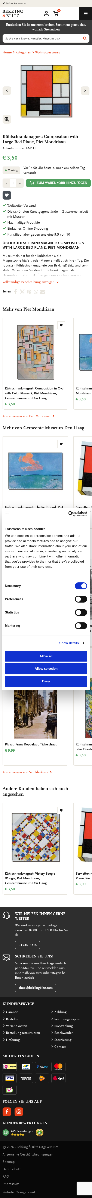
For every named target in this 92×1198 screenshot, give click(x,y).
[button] (55, 13)
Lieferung (13, 1040)
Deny (46, 681)
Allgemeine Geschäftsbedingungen (28, 1154)
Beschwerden (64, 1033)
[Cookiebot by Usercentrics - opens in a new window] (68, 514)
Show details (69, 643)
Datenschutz (12, 1169)
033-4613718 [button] (28, 945)
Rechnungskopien (67, 1019)
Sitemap (9, 1162)
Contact (60, 1047)
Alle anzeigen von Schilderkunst (26, 772)
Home (7, 52)
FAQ (6, 1176)
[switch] (81, 599)
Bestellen (12, 1019)
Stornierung (62, 1040)
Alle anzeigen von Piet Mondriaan (27, 416)
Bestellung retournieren (23, 1033)
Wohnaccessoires (47, 52)
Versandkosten (16, 1026)
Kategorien (23, 52)
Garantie (12, 1012)
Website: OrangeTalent (19, 1192)
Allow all (46, 656)
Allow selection (46, 668)
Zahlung (60, 1012)
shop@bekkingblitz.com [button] (36, 988)
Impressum (11, 1184)
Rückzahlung (63, 1026)
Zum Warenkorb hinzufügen (62, 183)
